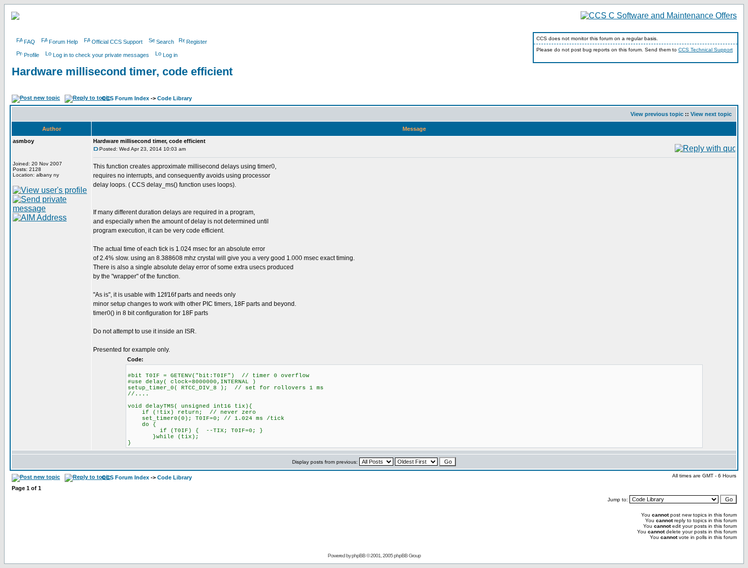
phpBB (358, 555)
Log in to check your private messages (101, 55)
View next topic (711, 114)
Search (165, 42)
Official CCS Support (117, 42)
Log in (170, 55)
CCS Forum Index (125, 98)
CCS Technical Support (705, 49)
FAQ (29, 42)
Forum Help (63, 42)
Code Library (174, 98)
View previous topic (656, 114)
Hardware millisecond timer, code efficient (122, 71)
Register (196, 42)
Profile (31, 55)
